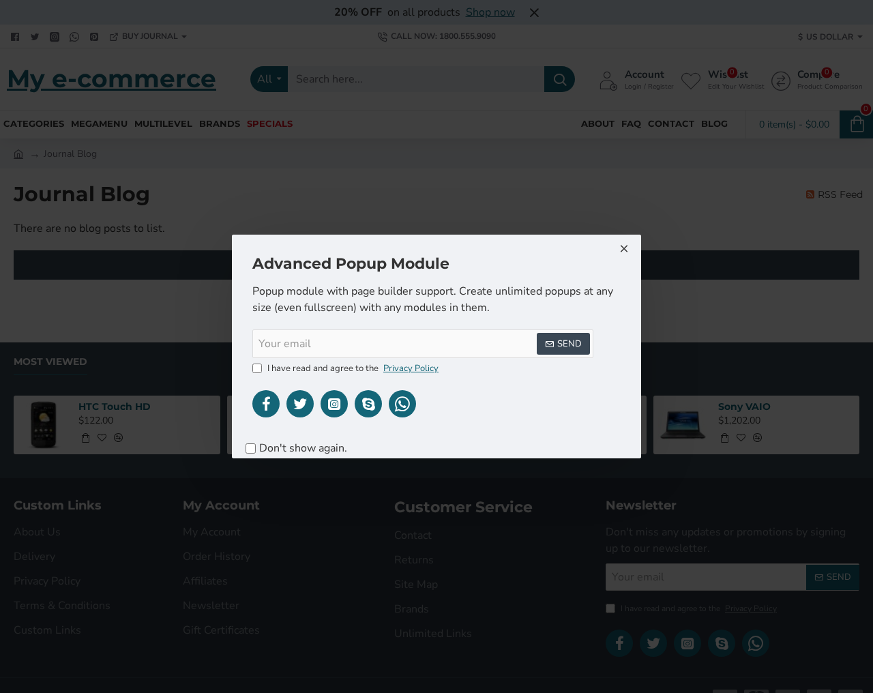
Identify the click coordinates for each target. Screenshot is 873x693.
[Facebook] (266, 403)
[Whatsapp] (402, 403)
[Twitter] (300, 403)
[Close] (624, 248)
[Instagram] (334, 403)
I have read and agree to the (352, 368)
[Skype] (368, 403)
